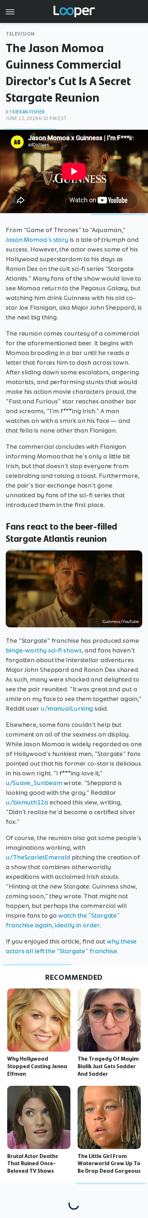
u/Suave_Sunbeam (34, 783)
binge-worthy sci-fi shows (44, 650)
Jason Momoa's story (37, 239)
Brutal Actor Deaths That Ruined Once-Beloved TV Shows (32, 1164)
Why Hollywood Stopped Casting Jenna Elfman (37, 1066)
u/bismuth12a (27, 802)
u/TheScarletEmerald (38, 857)
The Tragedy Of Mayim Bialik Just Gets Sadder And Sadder (108, 1066)
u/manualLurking (67, 708)
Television (20, 34)
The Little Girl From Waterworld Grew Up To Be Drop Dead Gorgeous (109, 1164)
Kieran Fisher (29, 112)
